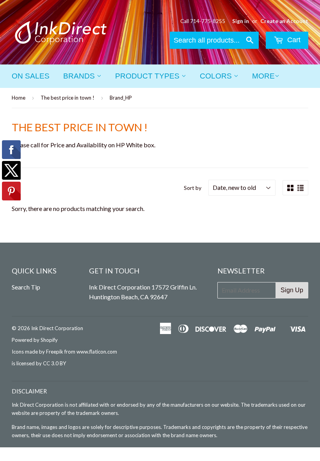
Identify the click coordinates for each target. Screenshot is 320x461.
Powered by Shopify (35, 340)
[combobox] (214, 40)
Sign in (240, 21)
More (263, 76)
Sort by (192, 187)
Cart (292, 40)
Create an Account (284, 21)
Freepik (54, 351)
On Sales (31, 76)
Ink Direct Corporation (57, 328)
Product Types (148, 76)
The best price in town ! (67, 98)
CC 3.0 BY (54, 363)
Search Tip (26, 287)
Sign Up (292, 290)
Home (18, 98)
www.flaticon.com (96, 351)
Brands (80, 76)
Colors (217, 76)
